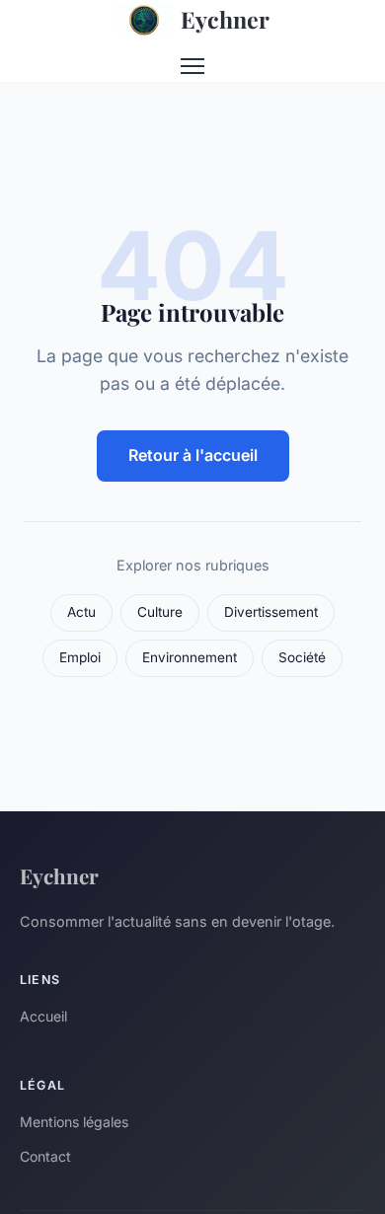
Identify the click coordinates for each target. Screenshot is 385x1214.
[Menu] (192, 66)
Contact (45, 1156)
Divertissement (271, 612)
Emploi (80, 657)
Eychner (225, 19)
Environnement (189, 657)
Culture (160, 612)
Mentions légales (74, 1121)
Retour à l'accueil (193, 455)
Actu (81, 612)
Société (302, 657)
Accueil (43, 1016)
